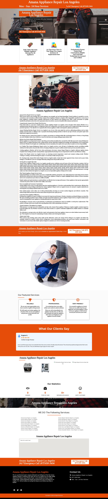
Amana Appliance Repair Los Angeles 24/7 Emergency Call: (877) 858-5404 (36, 69)
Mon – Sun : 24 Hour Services (33, 6)
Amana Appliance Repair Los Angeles (36, 228)
